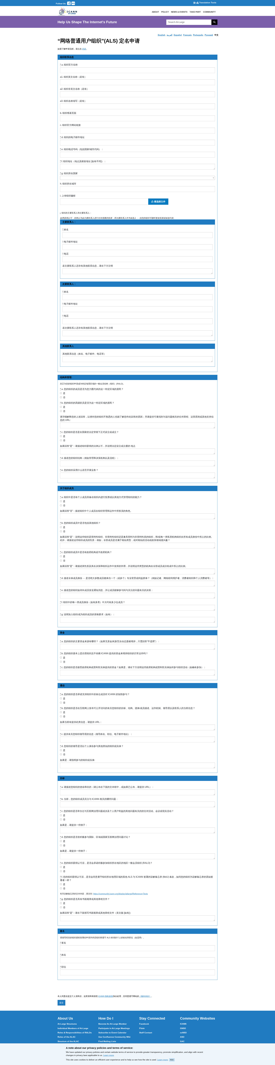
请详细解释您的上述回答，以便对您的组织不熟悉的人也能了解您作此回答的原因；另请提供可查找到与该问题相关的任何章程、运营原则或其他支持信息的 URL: (137, 418)
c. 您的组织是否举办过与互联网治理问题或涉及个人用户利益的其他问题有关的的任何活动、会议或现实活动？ (117, 811)
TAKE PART (195, 12)
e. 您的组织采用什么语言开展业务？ (79, 470)
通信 (62, 685)
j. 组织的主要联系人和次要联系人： (76, 213)
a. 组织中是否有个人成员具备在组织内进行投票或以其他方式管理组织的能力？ (101, 497)
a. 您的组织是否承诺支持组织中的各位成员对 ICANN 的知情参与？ (95, 694)
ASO (182, 1037)
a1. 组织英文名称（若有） (73, 77)
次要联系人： (69, 284)
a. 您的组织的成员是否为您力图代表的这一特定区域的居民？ (91, 389)
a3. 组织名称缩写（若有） (73, 101)
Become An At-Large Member (112, 1024)
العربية (169, 35)
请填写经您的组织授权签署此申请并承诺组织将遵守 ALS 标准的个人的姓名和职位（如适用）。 (102, 937)
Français (187, 35)
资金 (62, 632)
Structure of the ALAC (68, 1041)
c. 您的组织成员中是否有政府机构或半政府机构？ (86, 552)
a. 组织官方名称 (69, 64)
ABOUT (155, 12)
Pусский (209, 35)
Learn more (108, 1055)
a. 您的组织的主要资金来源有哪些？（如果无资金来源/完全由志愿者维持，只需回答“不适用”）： (110, 641)
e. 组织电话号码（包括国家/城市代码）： (81, 149)
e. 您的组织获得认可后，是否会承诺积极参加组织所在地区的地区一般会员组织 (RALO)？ (106, 863)
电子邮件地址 (70, 242)
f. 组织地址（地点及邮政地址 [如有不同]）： (83, 161)
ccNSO (183, 1032)
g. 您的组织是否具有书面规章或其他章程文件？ (85, 899)
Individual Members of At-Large (73, 1028)
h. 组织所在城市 (68, 183)
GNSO (183, 1028)
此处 (84, 49)
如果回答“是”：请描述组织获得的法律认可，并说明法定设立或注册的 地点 (97, 446)
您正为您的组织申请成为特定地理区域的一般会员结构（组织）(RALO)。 (92, 384)
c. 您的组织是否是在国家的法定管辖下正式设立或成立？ (89, 432)
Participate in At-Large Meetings (114, 1028)
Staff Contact (145, 1032)
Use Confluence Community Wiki (114, 1037)
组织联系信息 (67, 57)
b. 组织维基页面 (68, 113)
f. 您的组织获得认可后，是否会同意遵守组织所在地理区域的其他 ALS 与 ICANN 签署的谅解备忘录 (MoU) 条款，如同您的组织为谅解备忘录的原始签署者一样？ (136, 878)
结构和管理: (66, 377)
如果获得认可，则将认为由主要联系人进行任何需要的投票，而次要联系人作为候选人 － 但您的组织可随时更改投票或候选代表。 (117, 218)
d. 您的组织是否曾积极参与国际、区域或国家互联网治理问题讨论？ (95, 837)
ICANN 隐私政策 (105, 996)
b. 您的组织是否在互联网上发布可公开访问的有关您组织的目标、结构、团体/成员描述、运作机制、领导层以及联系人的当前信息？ (127, 708)
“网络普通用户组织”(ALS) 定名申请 (99, 41)
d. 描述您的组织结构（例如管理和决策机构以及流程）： (89, 458)
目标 (62, 778)
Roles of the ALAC (66, 1037)
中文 (216, 35)
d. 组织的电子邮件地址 (72, 137)
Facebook (144, 1024)
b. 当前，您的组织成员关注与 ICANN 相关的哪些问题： (89, 799)
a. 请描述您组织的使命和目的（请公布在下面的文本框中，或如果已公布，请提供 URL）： (107, 787)
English (161, 35)
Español (178, 35)
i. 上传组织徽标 (67, 196)
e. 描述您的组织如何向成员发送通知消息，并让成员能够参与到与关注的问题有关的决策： (106, 590)
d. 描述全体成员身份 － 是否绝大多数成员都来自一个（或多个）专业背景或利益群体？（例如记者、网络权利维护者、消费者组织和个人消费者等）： (137, 578)
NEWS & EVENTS (179, 12)
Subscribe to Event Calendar (112, 1032)
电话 (65, 254)
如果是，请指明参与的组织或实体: (77, 760)
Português (198, 35)
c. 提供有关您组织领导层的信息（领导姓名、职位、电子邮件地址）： (96, 734)
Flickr (142, 1028)
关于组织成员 (67, 488)
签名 (62, 931)
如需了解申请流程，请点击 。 (73, 49)
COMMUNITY (209, 12)
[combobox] (137, 178)
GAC (182, 1041)
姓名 (65, 229)
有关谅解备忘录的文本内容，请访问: (104, 893)
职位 (63, 967)
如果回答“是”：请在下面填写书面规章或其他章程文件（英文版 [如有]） (96, 913)
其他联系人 (68, 346)
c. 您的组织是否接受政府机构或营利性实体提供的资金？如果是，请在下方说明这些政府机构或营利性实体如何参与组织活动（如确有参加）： (133, 667)
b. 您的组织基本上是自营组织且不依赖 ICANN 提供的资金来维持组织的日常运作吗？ (104, 653)
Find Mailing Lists (107, 1041)
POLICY (165, 12)
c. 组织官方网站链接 (70, 125)
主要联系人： (69, 222)
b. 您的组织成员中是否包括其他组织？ (80, 523)
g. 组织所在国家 (69, 173)
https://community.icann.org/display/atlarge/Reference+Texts (120, 894)
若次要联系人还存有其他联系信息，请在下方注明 (87, 328)
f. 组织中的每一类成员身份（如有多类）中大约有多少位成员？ (92, 602)
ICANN (183, 1024)
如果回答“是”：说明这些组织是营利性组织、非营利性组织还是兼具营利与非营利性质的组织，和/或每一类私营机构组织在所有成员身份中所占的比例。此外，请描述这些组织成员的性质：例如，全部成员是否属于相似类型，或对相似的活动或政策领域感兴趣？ (136, 538)
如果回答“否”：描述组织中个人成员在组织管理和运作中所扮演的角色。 (96, 511)
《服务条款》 (145, 996)
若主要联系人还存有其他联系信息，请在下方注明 (87, 266)
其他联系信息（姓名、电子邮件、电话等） (84, 354)
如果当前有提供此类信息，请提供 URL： (81, 722)
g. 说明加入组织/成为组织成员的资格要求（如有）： (87, 614)
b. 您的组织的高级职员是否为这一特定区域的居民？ (87, 403)
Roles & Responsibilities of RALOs (75, 1032)
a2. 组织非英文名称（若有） (74, 89)
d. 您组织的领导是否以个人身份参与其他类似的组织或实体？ (91, 746)
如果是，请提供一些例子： (74, 825)
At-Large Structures (67, 1024)
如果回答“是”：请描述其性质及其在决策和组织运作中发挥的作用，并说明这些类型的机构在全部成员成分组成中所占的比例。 (123, 566)
